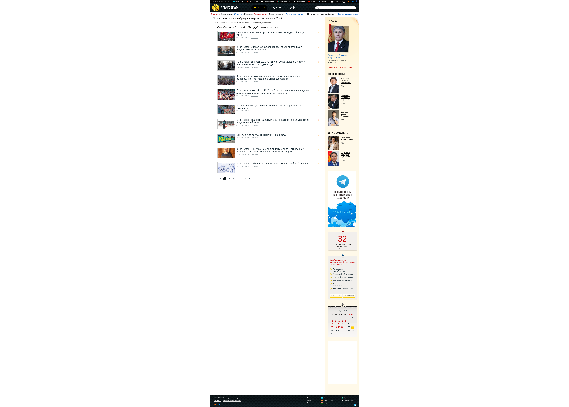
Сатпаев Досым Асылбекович (346, 114)
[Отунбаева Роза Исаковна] (333, 148)
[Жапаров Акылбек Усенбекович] (333, 92)
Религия (248, 14)
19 (339, 327)
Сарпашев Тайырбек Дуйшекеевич (346, 155)
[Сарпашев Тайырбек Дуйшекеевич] (333, 165)
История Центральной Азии (320, 14)
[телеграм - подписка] (342, 226)
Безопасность (260, 14)
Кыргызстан (253, 1)
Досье (309, 400)
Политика (215, 14)
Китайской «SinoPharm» (343, 277)
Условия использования (232, 401)
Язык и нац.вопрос (295, 14)
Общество (238, 14)
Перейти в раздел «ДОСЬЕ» (340, 68)
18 (336, 327)
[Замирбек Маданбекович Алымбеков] (338, 38)
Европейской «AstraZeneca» (339, 270)
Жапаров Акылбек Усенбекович (346, 80)
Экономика (226, 14)
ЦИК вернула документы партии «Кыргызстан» (262, 135)
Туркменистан (285, 1)
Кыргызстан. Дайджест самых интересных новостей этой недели (272, 163)
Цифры (309, 403)
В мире (323, 1)
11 (336, 324)
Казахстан (239, 1)
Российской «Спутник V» (343, 274)
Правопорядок (276, 14)
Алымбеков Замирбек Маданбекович (337, 56)
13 (342, 324)
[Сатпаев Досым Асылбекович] (333, 125)
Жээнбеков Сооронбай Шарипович (345, 98)
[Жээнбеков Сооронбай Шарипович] (333, 108)
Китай (313, 1)
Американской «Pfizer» (342, 280)
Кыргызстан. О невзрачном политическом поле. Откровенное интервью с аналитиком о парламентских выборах (270, 150)
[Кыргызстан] (318, 32)
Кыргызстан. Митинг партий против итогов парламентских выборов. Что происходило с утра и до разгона (268, 77)
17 (332, 327)
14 (346, 324)
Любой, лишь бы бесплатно (339, 284)
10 (332, 324)
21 (346, 327)
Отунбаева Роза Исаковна (347, 138)
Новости (234, 23)
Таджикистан (269, 1)
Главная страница (221, 23)
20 (342, 327)
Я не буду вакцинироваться (344, 289)
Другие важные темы (347, 14)
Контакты (217, 401)
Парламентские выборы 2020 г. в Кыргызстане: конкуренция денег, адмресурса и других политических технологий (273, 91)
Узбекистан (300, 1)
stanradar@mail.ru (275, 18)
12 (339, 324)
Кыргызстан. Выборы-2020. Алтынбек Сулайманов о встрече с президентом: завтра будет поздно (270, 63)
